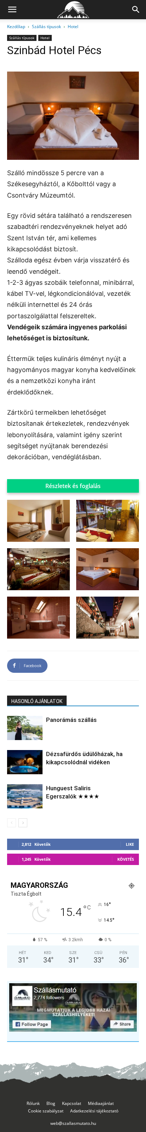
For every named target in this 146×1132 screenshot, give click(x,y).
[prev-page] (11, 822)
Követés (125, 859)
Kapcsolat (71, 1103)
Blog (50, 1103)
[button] (12, 9)
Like (130, 844)
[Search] (136, 9)
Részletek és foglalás (73, 486)
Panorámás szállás (71, 719)
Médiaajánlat (101, 1103)
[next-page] (22, 822)
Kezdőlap (16, 26)
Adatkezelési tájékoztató (94, 1111)
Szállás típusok (46, 26)
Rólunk (33, 1103)
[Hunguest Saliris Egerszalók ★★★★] (25, 796)
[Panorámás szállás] (25, 728)
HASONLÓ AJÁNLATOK (36, 701)
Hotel (73, 26)
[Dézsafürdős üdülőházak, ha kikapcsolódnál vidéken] (25, 762)
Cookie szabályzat (45, 1111)
